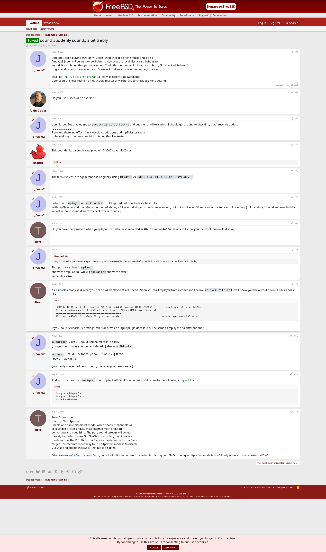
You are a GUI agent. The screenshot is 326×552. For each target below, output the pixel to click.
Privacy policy (280, 487)
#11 (296, 374)
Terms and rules (263, 487)
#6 (296, 197)
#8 (296, 249)
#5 (296, 170)
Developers (187, 15)
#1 (296, 51)
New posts (31, 28)
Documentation (147, 15)
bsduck (61, 290)
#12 (296, 411)
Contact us (246, 487)
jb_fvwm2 (34, 45)
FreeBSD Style (36, 487)
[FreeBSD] (128, 12)
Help (291, 487)
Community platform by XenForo (163, 493)
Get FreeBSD (125, 15)
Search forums (47, 28)
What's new (51, 23)
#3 (296, 118)
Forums (34, 23)
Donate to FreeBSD (221, 6)
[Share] (292, 52)
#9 (296, 284)
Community (168, 15)
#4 (296, 144)
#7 (296, 223)
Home (98, 15)
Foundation (220, 15)
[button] (61, 23)
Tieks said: (59, 256)
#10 (296, 335)
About (109, 15)
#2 (296, 92)
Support (203, 15)
